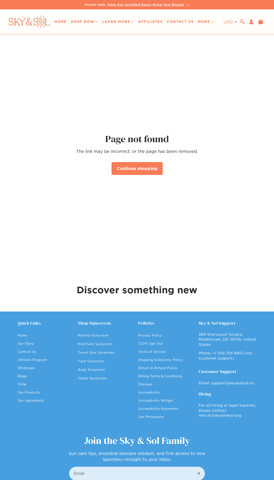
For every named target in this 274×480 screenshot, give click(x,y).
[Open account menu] (251, 22)
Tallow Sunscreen (92, 378)
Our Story (26, 343)
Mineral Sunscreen (93, 335)
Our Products (29, 392)
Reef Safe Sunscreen (95, 344)
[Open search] (242, 22)
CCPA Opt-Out (150, 343)
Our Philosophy (151, 416)
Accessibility (149, 392)
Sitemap (145, 384)
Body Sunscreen (91, 369)
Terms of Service (152, 351)
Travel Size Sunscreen (96, 352)
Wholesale (26, 368)
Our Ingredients (31, 400)
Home (23, 335)
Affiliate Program (32, 360)
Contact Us (27, 351)
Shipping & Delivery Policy (160, 360)
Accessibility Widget (155, 400)
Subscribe (198, 473)
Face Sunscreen (91, 361)
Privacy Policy (150, 335)
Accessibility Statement (158, 408)
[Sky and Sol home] (29, 22)
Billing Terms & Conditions (160, 376)
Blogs (22, 376)
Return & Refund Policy (157, 368)
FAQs (22, 384)
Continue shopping (137, 168)
